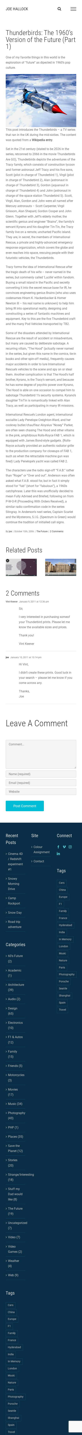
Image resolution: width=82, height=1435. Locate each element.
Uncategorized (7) (15, 1225)
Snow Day (15, 912)
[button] (8, 567)
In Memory (14, 1361)
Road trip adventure (14, 924)
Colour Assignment (41, 849)
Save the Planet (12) (15, 1148)
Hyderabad (14, 1347)
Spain (11, 1425)
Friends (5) (15, 1066)
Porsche (13, 1403)
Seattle (12, 1410)
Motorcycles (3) (15, 1077)
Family (12, 1333)
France (12, 1340)
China (11, 1312)
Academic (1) (14, 973)
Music (11, 1375)
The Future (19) (15, 1211)
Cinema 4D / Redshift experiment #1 (15, 861)
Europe (12, 1319)
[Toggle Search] (59, 9)
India (11, 1354)
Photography (15, 1396)
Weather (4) (13, 1263)
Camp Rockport (14, 900)
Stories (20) (12, 1162)
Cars (10, 1305)
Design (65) (12, 1011)
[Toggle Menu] (73, 9)
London (12, 1368)
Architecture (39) (15, 987)
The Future (41, 531)
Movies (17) (13, 1092)
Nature (12, 1382)
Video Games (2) (15, 1249)
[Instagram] (70, 846)
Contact (39, 861)
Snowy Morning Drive (13, 884)
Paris (11, 1389)
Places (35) (15, 1136)
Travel (62, 1009)
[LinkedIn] (58, 853)
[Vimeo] (64, 846)
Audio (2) (14, 999)
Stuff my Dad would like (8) (15, 1194)
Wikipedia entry (42, 140)
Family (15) (12, 1054)
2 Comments (56, 531)
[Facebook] (58, 846)
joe (10, 531)
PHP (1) (13, 1127)
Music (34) (15, 1104)
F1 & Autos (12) (15, 1039)
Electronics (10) (15, 1025)
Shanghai (13, 1418)
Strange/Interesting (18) (15, 1177)
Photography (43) (15, 1115)
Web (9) (13, 1275)
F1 (9, 1326)
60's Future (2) (15, 958)
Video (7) (14, 1237)
